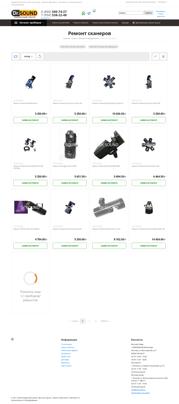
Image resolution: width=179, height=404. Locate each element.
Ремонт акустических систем (105, 22)
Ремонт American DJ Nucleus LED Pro (107, 103)
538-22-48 (54, 15)
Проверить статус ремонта (161, 14)
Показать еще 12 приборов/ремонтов (30, 295)
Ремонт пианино (81, 22)
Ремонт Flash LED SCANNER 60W (106, 166)
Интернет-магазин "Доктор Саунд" (141, 2)
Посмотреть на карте (140, 393)
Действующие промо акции (148, 22)
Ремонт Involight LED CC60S (64, 166)
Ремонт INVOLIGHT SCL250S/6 (26, 229)
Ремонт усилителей (60, 22)
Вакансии (65, 362)
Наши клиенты (67, 347)
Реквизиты (65, 353)
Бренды (125, 22)
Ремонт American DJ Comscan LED (67, 229)
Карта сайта (66, 365)
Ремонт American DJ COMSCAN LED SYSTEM (28, 167)
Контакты (162, 2)
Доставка (65, 359)
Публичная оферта (69, 350)
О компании (66, 344)
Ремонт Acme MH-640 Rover (25, 103)
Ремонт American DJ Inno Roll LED (146, 103)
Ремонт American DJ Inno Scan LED (67, 103)
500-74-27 (54, 11)
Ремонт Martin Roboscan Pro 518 (106, 229)
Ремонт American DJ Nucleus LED (145, 166)
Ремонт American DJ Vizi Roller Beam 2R (148, 229)
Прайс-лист (66, 356)
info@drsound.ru (138, 389)
